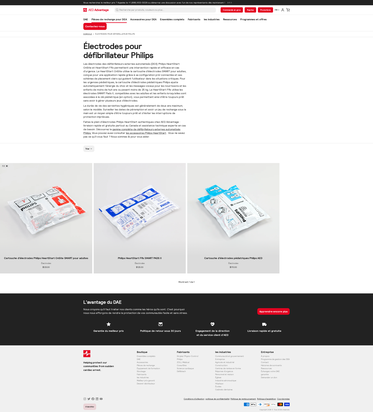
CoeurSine (181, 365)
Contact (265, 362)
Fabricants (141, 374)
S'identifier (89, 407)
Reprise (250, 10)
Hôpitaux (219, 383)
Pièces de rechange (146, 365)
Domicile (87, 34)
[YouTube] (101, 398)
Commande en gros (232, 10)
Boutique (142, 352)
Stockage (141, 371)
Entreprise (220, 359)
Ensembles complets (146, 356)
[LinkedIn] (97, 398)
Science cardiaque (185, 368)
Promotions (265, 10)
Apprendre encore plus (273, 311)
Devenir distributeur (146, 383)
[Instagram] (84, 398)
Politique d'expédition (266, 399)
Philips (179, 359)
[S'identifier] (282, 10)
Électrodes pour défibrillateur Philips (115, 34)
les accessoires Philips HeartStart (146, 133)
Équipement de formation (148, 368)
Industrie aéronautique (225, 380)
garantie (265, 374)
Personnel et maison (224, 374)
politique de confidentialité (217, 399)
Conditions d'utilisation (194, 399)
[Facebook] (93, 398)
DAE (138, 359)
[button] (46, 253)
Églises (218, 377)
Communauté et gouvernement (229, 356)
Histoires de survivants (271, 365)
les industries (143, 377)
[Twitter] (88, 398)
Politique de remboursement (243, 399)
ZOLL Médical (183, 362)
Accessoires (142, 362)
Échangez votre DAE (270, 371)
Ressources (266, 368)
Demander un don (269, 377)
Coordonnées (283, 399)
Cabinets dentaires (224, 389)
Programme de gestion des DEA (275, 359)
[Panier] (288, 10)
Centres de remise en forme (228, 368)
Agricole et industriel (224, 362)
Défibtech (181, 371)
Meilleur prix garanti (146, 380)
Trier (87, 148)
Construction (221, 365)
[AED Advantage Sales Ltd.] (96, 10)
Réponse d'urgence (224, 371)
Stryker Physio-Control (187, 356)
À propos (265, 356)
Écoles (218, 386)
